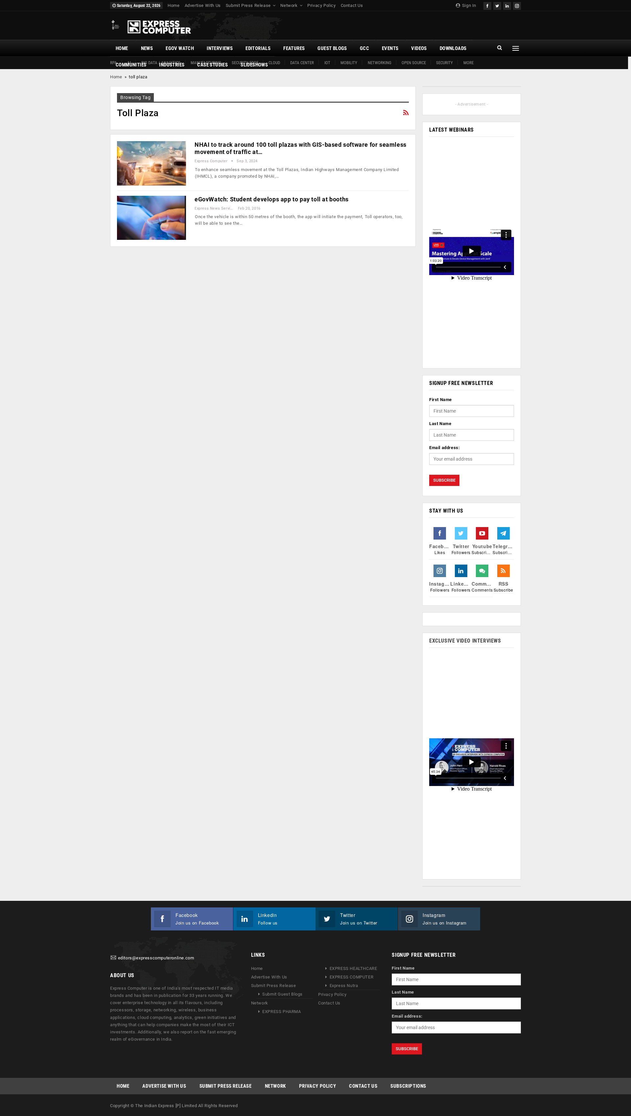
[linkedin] (507, 5)
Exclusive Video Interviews (465, 641)
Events (390, 48)
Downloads (453, 48)
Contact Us (352, 5)
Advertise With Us (203, 5)
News (147, 48)
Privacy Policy (321, 5)
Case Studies (212, 65)
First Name (440, 399)
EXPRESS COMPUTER (352, 977)
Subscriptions (408, 1086)
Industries (171, 65)
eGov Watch (180, 48)
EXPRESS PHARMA (281, 1011)
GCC (364, 48)
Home (173, 5)
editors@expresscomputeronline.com (156, 958)
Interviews (220, 48)
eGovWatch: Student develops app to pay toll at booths (272, 199)
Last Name (440, 423)
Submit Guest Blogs (282, 994)
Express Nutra (344, 985)
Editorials (257, 48)
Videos (419, 48)
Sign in (468, 5)
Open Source (414, 62)
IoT (327, 62)
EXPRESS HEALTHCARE (353, 968)
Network (288, 5)
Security (444, 62)
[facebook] (487, 5)
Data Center (302, 62)
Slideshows (254, 65)
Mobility (348, 62)
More (468, 62)
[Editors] (113, 958)
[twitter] (497, 5)
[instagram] (517, 5)
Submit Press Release (248, 5)
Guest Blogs (332, 48)
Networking (379, 62)
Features (294, 48)
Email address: (444, 447)
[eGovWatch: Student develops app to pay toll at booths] (151, 218)
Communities (131, 65)
